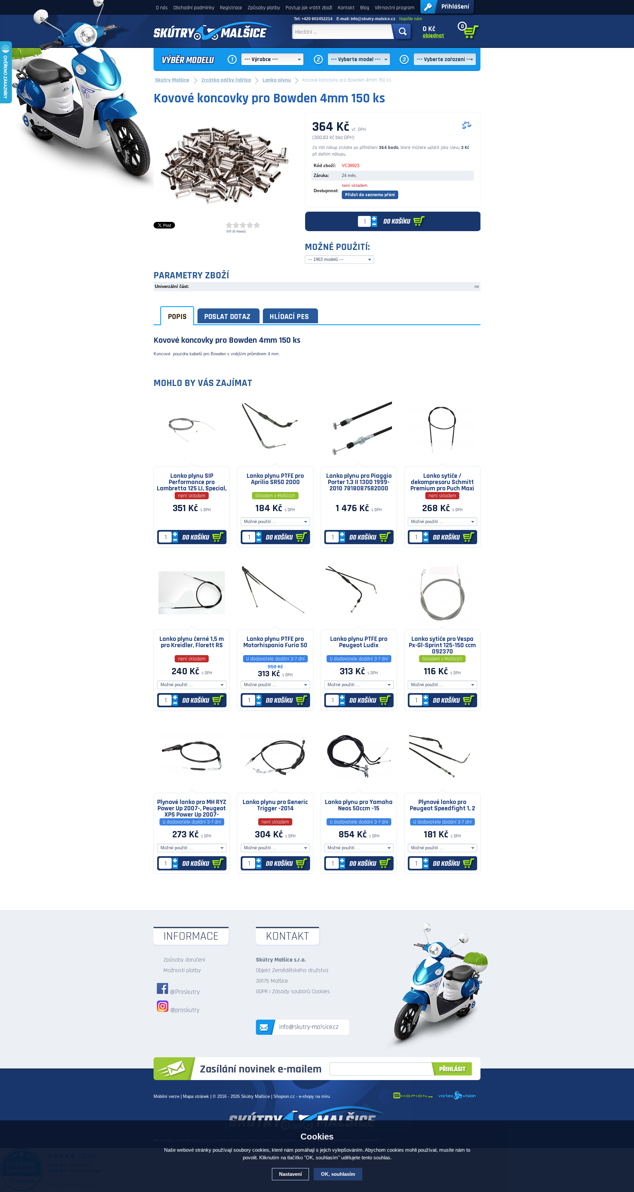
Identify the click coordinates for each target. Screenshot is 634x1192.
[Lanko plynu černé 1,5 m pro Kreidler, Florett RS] (191, 624)
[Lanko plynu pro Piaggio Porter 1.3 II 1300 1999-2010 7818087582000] (359, 461)
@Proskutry (185, 992)
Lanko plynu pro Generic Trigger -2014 (275, 805)
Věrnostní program (394, 7)
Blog (364, 7)
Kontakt (346, 7)
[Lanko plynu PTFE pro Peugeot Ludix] (359, 624)
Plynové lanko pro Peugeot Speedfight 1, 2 (442, 805)
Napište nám (410, 19)
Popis (177, 317)
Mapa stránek (196, 1096)
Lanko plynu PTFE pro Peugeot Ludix (358, 642)
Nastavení (290, 1174)
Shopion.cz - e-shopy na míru (301, 1096)
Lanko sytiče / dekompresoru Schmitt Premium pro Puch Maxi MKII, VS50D (442, 482)
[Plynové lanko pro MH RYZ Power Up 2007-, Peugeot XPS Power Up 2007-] (191, 787)
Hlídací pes (289, 317)
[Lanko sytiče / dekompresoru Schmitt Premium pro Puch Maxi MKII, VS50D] (442, 461)
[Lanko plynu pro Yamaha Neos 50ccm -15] (359, 787)
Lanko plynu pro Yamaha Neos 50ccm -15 (359, 805)
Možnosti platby (182, 970)
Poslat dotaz (227, 317)
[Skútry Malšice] (214, 30)
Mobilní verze (166, 1096)
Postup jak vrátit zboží (309, 7)
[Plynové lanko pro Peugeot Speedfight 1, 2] (442, 787)
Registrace (231, 7)
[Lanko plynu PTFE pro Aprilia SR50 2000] (275, 461)
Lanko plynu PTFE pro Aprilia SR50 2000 (275, 479)
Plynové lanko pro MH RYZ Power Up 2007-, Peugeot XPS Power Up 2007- (191, 808)
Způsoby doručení (184, 960)
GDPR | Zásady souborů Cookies (293, 991)
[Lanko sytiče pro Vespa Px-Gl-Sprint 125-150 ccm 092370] (442, 624)
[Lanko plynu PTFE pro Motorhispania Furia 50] (275, 624)
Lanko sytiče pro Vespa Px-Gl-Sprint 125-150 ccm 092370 (442, 645)
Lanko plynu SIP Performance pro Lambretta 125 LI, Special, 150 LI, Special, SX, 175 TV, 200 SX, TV (192, 482)
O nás (162, 7)
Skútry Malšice (255, 1096)
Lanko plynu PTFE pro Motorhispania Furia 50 (275, 642)
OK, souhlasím (338, 1174)
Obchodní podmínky (193, 7)
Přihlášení (455, 6)
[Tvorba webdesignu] (457, 1098)
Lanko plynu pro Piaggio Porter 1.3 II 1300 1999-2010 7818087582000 (359, 482)
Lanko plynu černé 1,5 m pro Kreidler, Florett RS (191, 642)
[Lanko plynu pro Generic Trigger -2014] (275, 787)
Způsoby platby (264, 7)
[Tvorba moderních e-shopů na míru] (413, 1098)
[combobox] (272, 59)
